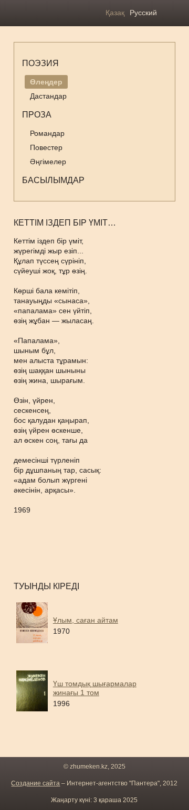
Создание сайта (35, 783)
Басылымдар (53, 180)
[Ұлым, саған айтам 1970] (97, 647)
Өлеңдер (46, 82)
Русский (143, 12)
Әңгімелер (48, 161)
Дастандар (48, 96)
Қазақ (115, 12)
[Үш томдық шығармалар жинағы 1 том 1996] (97, 715)
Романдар (47, 133)
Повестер (46, 147)
